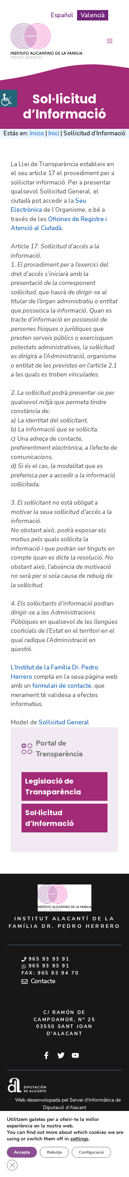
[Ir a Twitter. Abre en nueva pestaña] (60, 1055)
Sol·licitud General (64, 722)
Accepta (22, 1152)
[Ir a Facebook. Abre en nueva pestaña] (46, 1055)
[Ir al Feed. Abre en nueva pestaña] (75, 1055)
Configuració (91, 1152)
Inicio (37, 133)
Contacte (43, 981)
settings (79, 1139)
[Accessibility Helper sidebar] (8, 98)
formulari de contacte (61, 686)
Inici (53, 133)
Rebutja (54, 1152)
